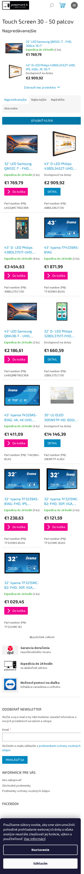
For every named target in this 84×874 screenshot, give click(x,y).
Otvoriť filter (42, 120)
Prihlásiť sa (15, 760)
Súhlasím (40, 863)
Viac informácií (34, 839)
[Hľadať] (51, 5)
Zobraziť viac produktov (40, 87)
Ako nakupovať (12, 780)
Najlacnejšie (39, 100)
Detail (52, 191)
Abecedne (11, 108)
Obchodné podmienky (16, 786)
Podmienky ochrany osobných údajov (26, 791)
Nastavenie (40, 850)
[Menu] (74, 5)
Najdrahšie (58, 100)
